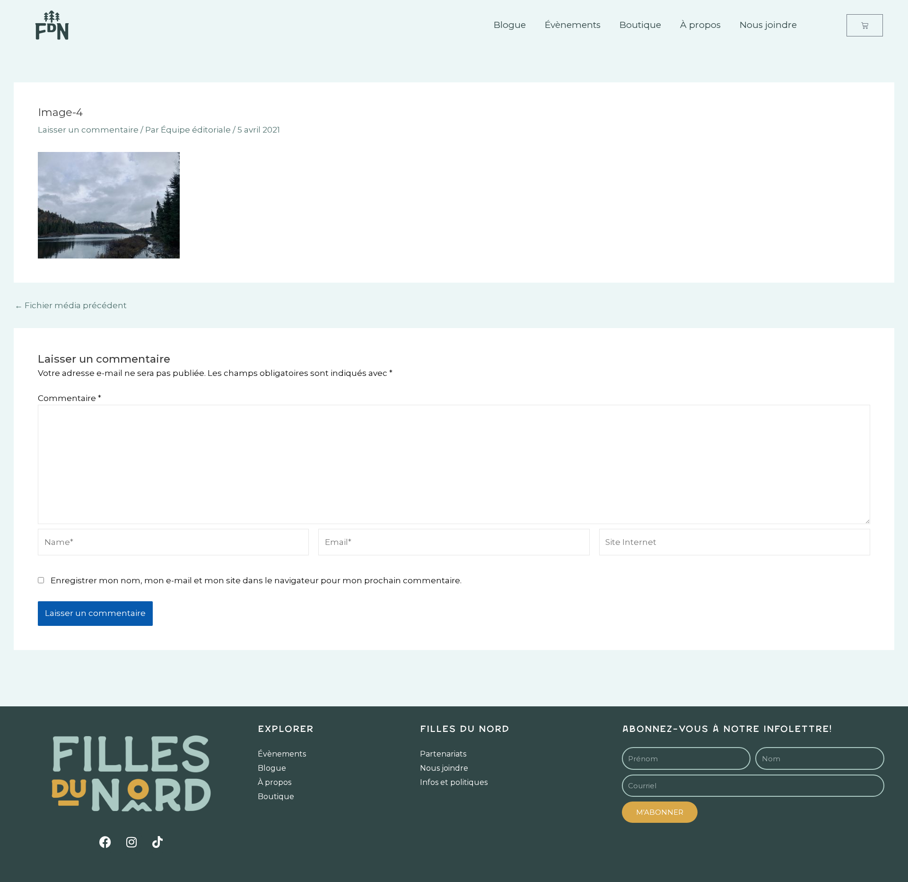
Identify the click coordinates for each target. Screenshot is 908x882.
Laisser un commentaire (88, 129)
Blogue (510, 24)
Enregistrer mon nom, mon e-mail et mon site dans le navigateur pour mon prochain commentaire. (256, 580)
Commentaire (69, 398)
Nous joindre (768, 24)
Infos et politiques (454, 782)
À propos (700, 24)
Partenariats (443, 753)
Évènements (573, 24)
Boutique (640, 24)
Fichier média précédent (71, 306)
